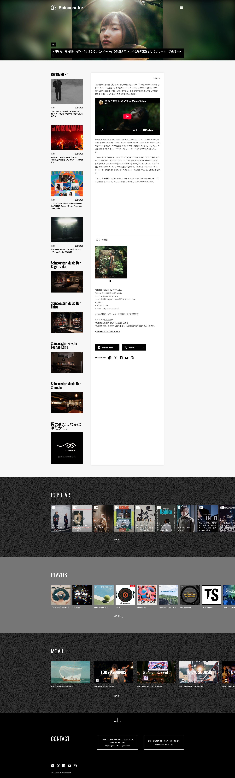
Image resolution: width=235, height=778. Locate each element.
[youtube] (127, 359)
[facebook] (121, 359)
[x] (115, 359)
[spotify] (110, 359)
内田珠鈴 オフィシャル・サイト (108, 332)
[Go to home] (67, 7)
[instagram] (132, 359)
